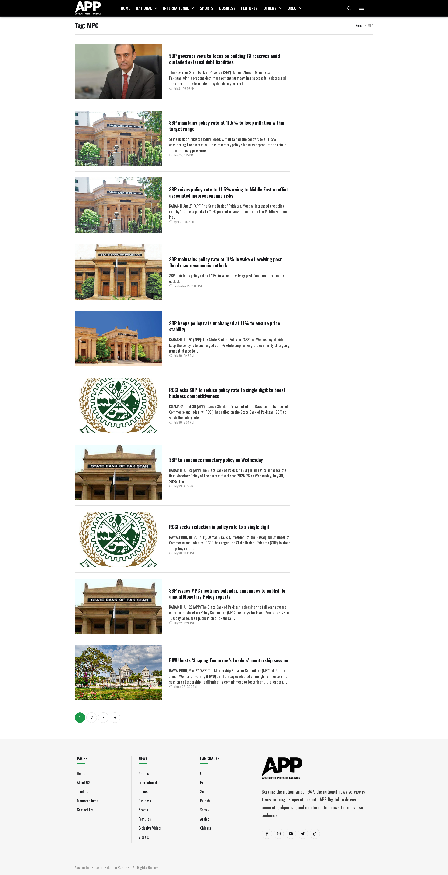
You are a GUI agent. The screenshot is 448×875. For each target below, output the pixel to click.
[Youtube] (291, 834)
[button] (155, 8)
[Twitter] (303, 834)
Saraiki (205, 810)
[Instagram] (279, 834)
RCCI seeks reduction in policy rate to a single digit (219, 526)
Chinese (205, 828)
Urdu (203, 773)
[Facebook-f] (267, 834)
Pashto (205, 782)
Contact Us (85, 810)
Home (359, 25)
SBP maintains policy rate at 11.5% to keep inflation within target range (226, 125)
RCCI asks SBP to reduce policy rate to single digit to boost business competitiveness (227, 392)
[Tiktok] (315, 834)
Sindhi (204, 791)
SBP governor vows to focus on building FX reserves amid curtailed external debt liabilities (224, 58)
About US (83, 782)
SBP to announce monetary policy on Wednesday (216, 459)
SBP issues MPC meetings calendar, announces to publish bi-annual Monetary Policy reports (228, 593)
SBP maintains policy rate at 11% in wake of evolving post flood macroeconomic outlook (225, 262)
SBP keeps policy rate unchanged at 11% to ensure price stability (224, 326)
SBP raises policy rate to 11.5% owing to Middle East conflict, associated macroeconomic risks (229, 192)
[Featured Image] (118, 71)
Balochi (205, 801)
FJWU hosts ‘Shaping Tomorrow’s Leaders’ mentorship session (228, 660)
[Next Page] (115, 717)
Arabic (204, 819)
